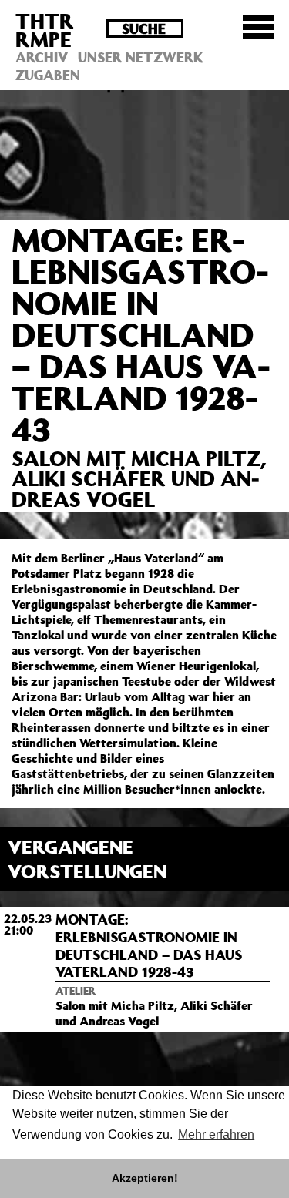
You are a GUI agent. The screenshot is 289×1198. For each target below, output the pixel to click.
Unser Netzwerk (140, 57)
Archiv (41, 57)
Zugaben (47, 74)
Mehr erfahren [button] (216, 1134)
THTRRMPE (44, 29)
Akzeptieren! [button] (145, 1178)
